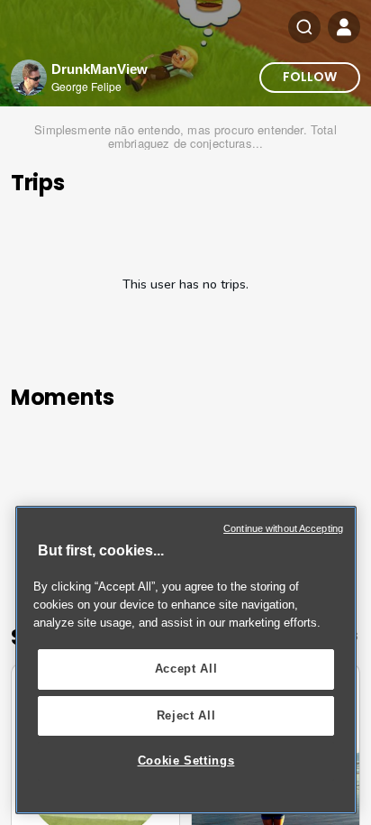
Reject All (186, 715)
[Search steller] (304, 27)
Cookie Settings (186, 760)
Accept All (186, 668)
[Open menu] (344, 27)
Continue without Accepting (283, 528)
